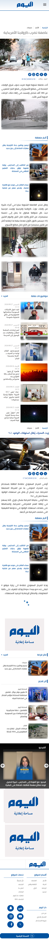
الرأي (35, 888)
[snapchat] (10, 908)
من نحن (43, 913)
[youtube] (20, 916)
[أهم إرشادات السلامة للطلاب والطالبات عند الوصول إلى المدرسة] (34, 331)
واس (46, 478)
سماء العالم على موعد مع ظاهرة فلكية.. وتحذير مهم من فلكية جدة (15, 188)
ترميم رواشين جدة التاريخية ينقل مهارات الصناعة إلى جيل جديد (15, 147)
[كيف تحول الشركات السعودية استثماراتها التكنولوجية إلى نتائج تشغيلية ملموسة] (34, 311)
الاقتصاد (34, 880)
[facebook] (41, 74)
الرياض (41, 478)
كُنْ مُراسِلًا (20, 880)
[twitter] (45, 74)
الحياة (44, 884)
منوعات (29, 27)
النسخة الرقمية (22, 936)
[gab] (20, 908)
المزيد (5, 296)
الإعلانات (21, 891)
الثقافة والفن (32, 884)
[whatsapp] (33, 74)
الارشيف (21, 884)
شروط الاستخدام (41, 920)
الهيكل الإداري (41, 916)
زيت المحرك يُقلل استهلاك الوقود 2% (28, 433)
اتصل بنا (21, 888)
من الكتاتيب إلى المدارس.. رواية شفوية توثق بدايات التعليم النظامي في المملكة (15, 168)
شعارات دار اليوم (18, 895)
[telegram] (37, 74)
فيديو (44, 891)
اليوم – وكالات (43, 79)
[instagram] (10, 916)
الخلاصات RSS (19, 899)
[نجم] (34, 414)
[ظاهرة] (34, 372)
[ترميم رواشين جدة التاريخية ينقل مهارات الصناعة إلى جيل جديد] (38, 668)
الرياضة (44, 888)
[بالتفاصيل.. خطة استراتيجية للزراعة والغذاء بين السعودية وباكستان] (38, 713)
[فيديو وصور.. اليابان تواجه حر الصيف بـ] (34, 352)
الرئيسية (45, 27)
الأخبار (37, 27)
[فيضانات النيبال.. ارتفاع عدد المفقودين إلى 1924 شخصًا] (38, 731)
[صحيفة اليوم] (24, 4)
